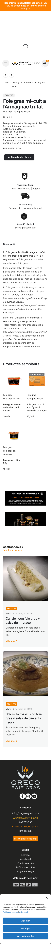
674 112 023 (25, 831)
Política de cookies (10, 912)
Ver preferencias (25, 936)
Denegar (25, 928)
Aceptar (25, 920)
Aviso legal (23, 912)
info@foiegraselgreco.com (25, 813)
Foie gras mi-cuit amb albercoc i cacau (12, 407)
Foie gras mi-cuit (11, 398)
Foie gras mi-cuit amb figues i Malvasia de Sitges (37, 407)
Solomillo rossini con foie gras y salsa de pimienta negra (24, 718)
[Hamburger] (5, 63)
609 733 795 (25, 822)
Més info (10, 641)
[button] (46, 897)
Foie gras (7, 395)
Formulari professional (25, 838)
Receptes (11, 608)
